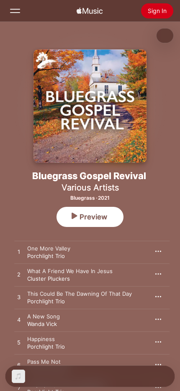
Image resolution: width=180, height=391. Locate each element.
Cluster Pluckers (48, 278)
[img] (90, 11)
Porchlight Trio (46, 256)
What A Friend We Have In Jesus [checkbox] (70, 271)
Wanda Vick (42, 324)
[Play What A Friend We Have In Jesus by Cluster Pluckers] (18, 275)
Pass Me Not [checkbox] (44, 361)
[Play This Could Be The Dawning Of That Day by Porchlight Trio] (18, 297)
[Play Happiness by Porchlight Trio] (18, 343)
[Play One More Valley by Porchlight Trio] (18, 252)
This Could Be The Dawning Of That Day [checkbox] (79, 293)
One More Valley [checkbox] (48, 248)
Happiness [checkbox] (41, 339)
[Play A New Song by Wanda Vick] (18, 320)
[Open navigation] (15, 11)
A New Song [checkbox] (43, 316)
